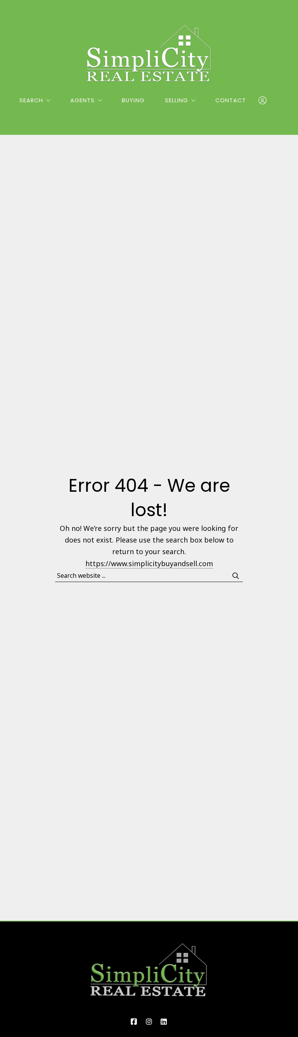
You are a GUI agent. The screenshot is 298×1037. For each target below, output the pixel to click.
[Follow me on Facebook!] (133, 1021)
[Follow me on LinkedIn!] (164, 1021)
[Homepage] (148, 53)
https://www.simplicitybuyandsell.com (149, 563)
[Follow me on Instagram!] (149, 1021)
